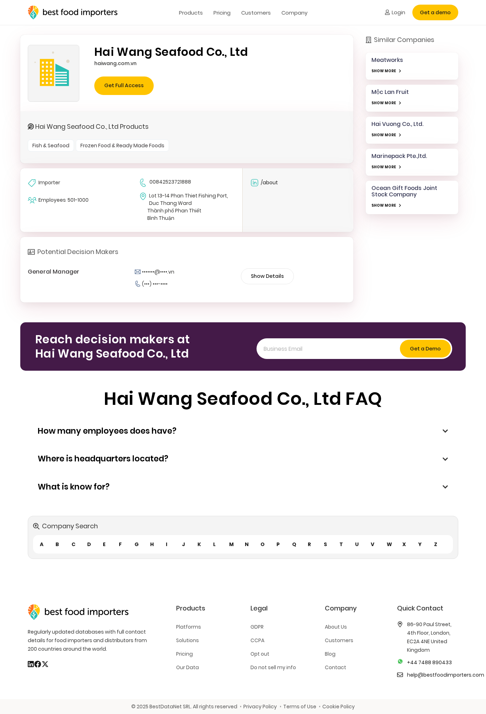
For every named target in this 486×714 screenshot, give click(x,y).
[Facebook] (37, 664)
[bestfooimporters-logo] (72, 12)
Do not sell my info (273, 667)
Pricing (184, 653)
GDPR (257, 626)
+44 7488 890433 (429, 662)
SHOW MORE (383, 71)
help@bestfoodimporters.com (445, 674)
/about (269, 182)
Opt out (259, 653)
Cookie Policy (338, 706)
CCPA (257, 640)
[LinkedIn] (31, 664)
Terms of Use (299, 706)
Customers (339, 640)
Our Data (187, 667)
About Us (336, 626)
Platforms (188, 626)
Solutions (187, 640)
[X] (45, 664)
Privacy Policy (260, 706)
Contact (335, 667)
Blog (330, 653)
